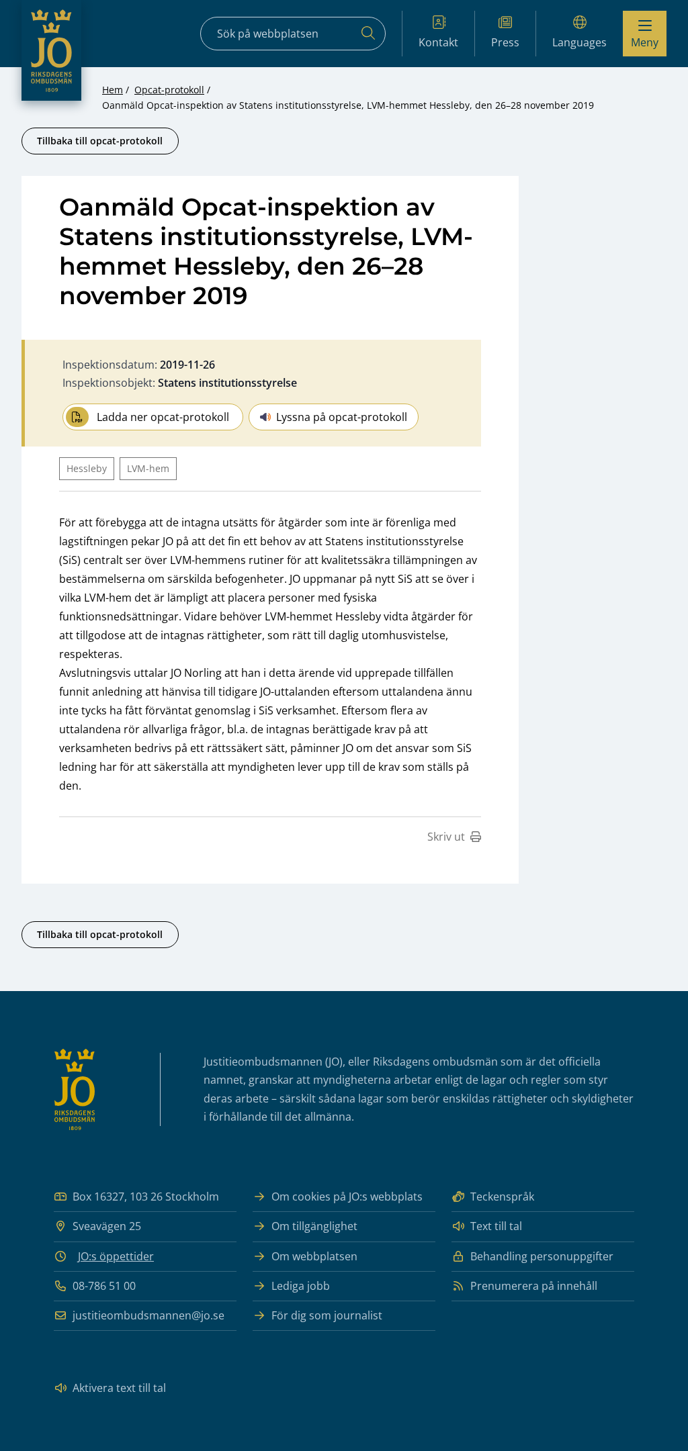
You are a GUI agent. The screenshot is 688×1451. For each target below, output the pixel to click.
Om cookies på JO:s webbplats (347, 1196)
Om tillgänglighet (314, 1226)
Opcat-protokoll (169, 89)
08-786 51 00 (104, 1285)
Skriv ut (446, 836)
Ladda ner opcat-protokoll (163, 417)
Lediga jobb (300, 1285)
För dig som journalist (326, 1315)
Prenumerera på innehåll (533, 1285)
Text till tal (496, 1226)
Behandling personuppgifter (541, 1256)
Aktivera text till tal (119, 1387)
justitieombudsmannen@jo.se (148, 1315)
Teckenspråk (502, 1196)
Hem (112, 89)
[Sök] (368, 33)
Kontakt (438, 42)
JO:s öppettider (116, 1256)
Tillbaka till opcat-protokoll (100, 140)
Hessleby (87, 468)
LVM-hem (148, 468)
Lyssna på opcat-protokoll (341, 417)
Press (505, 42)
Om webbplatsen (314, 1256)
